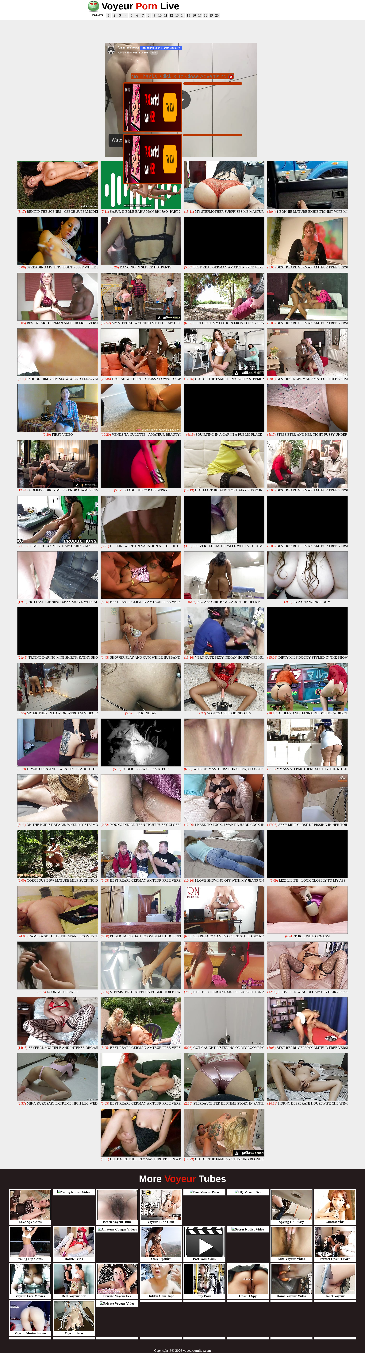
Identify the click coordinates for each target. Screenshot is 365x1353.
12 (171, 15)
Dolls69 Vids (74, 1259)
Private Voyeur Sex (117, 1296)
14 (182, 15)
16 (194, 15)
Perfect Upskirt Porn (335, 1259)
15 (188, 15)
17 (200, 15)
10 (160, 15)
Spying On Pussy (291, 1222)
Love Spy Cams (30, 1222)
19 (211, 15)
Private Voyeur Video (119, 1303)
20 (217, 15)
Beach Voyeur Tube (117, 1222)
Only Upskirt (161, 1259)
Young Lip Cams (30, 1259)
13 (177, 15)
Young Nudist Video (75, 1192)
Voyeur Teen (74, 1333)
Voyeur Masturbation (30, 1333)
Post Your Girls (204, 1259)
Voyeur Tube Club (160, 1222)
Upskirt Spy (248, 1296)
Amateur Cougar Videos (119, 1229)
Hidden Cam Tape (160, 1296)
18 (205, 15)
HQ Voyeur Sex (249, 1192)
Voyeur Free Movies (30, 1296)
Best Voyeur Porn (206, 1192)
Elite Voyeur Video (291, 1259)
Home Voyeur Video (291, 1296)
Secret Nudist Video (249, 1229)
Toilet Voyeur (335, 1296)
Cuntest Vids (334, 1222)
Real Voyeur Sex (74, 1296)
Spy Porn (204, 1296)
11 (165, 15)
